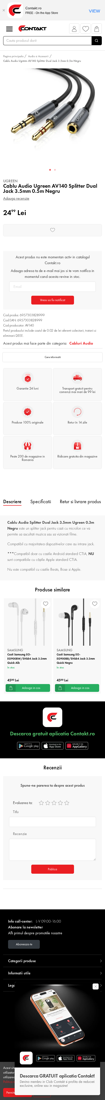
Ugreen (10, 181)
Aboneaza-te (24, 944)
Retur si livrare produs (80, 501)
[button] (74, 30)
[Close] (3, 10)
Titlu (16, 811)
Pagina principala (13, 56)
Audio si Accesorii (38, 56)
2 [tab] (54, 170)
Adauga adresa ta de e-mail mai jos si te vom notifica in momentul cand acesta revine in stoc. (52, 273)
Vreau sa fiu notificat (52, 300)
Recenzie (20, 833)
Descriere (12, 501)
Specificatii (40, 501)
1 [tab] (50, 170)
